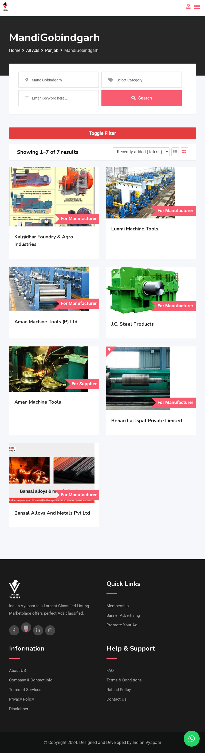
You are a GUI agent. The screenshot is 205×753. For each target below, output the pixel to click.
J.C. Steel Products (132, 324)
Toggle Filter (102, 133)
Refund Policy (119, 689)
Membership (118, 605)
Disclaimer (18, 708)
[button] (192, 739)
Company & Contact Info (31, 680)
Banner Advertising (123, 615)
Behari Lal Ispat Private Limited (146, 420)
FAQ (110, 670)
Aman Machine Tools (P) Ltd (45, 321)
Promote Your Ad (122, 625)
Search (145, 98)
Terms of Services (25, 689)
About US (17, 670)
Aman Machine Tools (37, 402)
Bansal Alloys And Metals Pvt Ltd (52, 513)
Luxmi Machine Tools (134, 229)
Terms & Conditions (124, 680)
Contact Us (117, 699)
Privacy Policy (21, 699)
